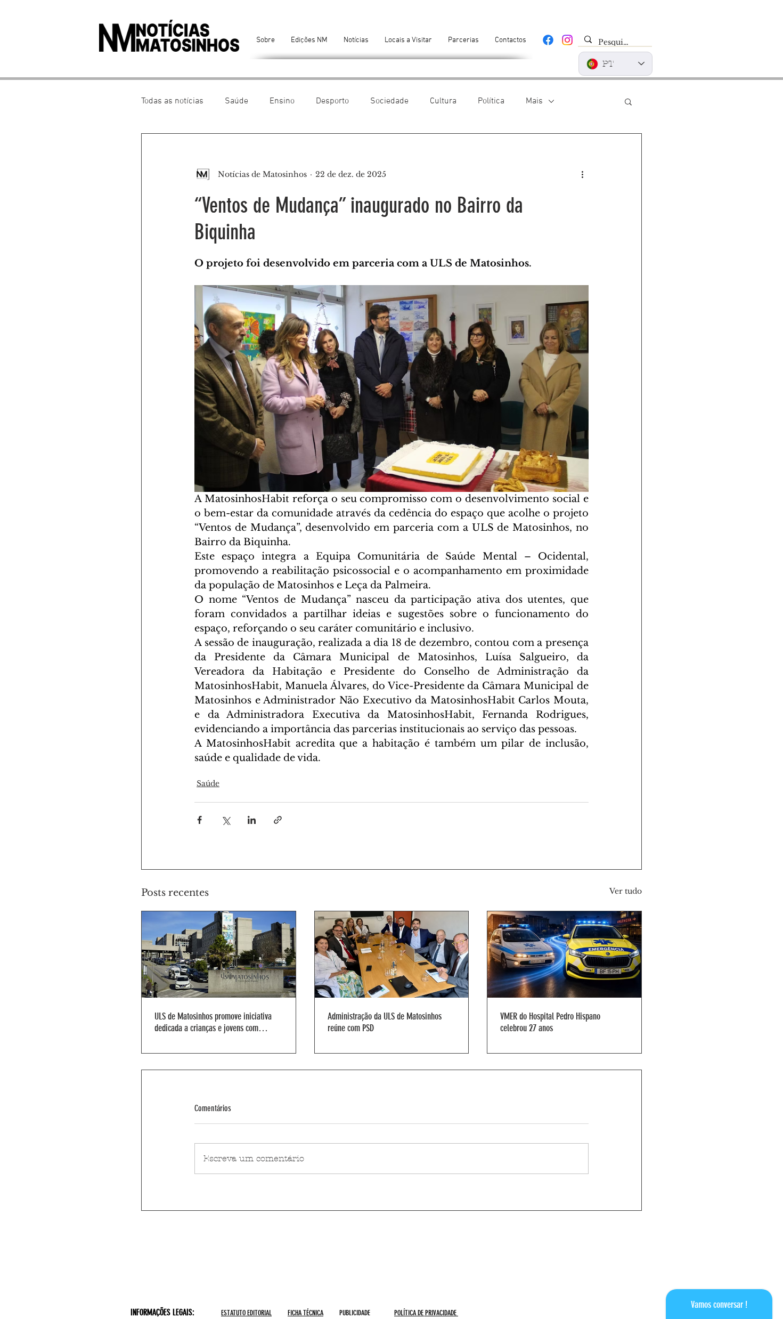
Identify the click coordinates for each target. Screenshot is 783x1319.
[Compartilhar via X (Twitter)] (226, 820)
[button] (628, 101)
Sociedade (389, 101)
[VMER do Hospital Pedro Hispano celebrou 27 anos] (564, 954)
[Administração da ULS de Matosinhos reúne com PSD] (392, 954)
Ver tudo (625, 891)
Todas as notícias (172, 101)
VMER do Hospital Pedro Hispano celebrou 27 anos (550, 1022)
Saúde (236, 101)
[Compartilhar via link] (278, 820)
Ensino (282, 101)
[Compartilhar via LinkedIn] (252, 820)
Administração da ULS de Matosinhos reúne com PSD (385, 1022)
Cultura (443, 101)
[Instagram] (567, 40)
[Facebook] (548, 40)
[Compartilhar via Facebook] (199, 820)
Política (491, 101)
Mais (534, 101)
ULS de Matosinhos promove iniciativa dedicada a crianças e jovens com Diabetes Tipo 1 (213, 1022)
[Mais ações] (582, 174)
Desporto (332, 101)
